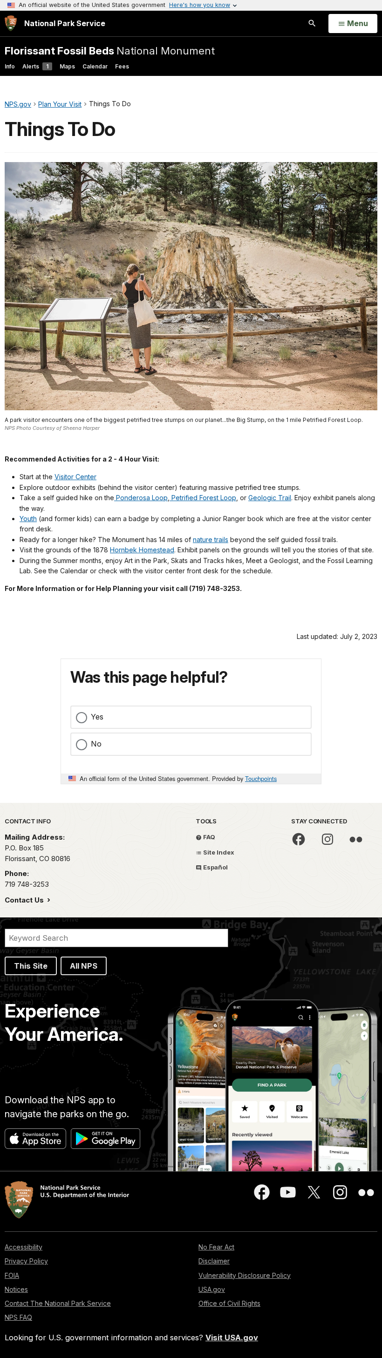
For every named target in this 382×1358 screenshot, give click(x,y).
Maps (67, 66)
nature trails (210, 539)
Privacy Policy (26, 1261)
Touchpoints (261, 778)
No (96, 743)
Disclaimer (214, 1261)
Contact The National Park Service (58, 1303)
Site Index (218, 852)
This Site (31, 966)
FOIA (12, 1275)
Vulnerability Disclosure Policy (244, 1275)
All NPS (83, 966)
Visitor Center (75, 477)
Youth (28, 519)
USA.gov (211, 1289)
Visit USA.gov (231, 1337)
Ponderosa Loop (141, 498)
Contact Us (25, 900)
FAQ (208, 837)
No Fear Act (216, 1247)
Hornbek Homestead (142, 550)
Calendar (95, 66)
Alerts (35, 66)
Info (10, 66)
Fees (122, 66)
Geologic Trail (269, 498)
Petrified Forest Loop (203, 498)
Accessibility (23, 1247)
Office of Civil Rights (229, 1303)
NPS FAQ (18, 1317)
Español (215, 867)
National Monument (110, 50)
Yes (97, 716)
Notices (16, 1289)
